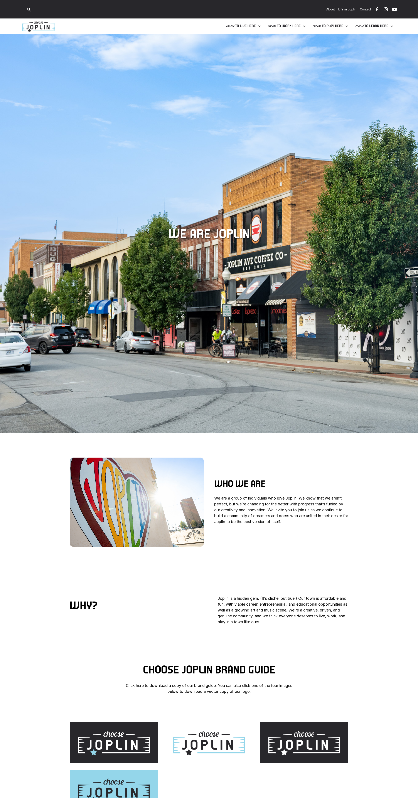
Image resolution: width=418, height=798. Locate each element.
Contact (365, 9)
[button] (244, 26)
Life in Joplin (347, 9)
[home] (38, 26)
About (330, 9)
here (140, 685)
